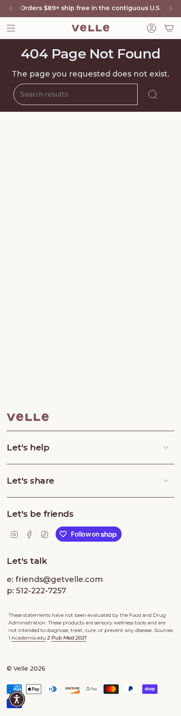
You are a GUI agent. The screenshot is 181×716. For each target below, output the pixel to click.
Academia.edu (28, 637)
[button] (16, 699)
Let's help (28, 447)
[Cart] (169, 28)
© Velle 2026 (26, 668)
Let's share (30, 481)
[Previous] (10, 8)
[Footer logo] (28, 417)
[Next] (170, 8)
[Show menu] (11, 28)
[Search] (153, 94)
